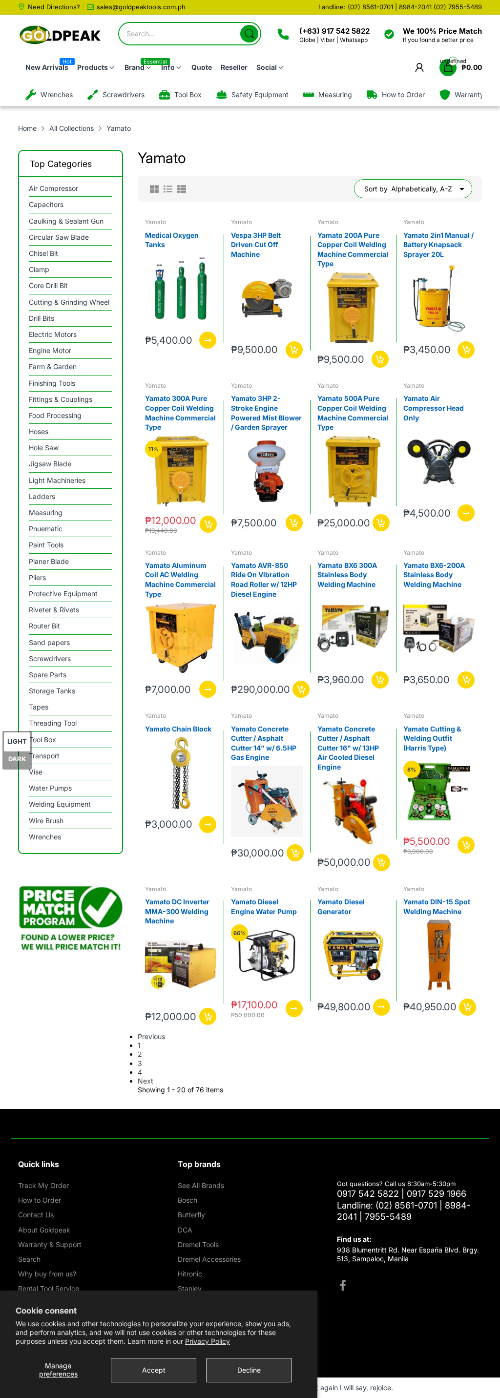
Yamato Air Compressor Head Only (433, 407)
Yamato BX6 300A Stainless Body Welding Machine (347, 574)
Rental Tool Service (48, 1288)
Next (145, 1081)
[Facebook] (343, 1287)
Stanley (190, 1288)
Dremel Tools (198, 1244)
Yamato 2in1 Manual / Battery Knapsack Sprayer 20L (438, 244)
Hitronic (190, 1274)
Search (29, 1259)
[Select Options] (207, 340)
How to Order (39, 1200)
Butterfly (191, 1214)
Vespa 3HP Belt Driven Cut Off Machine (256, 244)
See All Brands (201, 1185)
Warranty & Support (50, 1244)
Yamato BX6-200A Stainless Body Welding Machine (434, 574)
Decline (249, 1370)
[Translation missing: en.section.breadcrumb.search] (249, 33)
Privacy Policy (207, 1341)
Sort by (376, 189)
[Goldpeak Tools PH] (61, 35)
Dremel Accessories (209, 1259)
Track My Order (43, 1185)
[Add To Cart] (294, 349)
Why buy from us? (47, 1274)
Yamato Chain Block (178, 729)
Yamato (155, 222)
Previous (151, 1036)
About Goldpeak (44, 1230)
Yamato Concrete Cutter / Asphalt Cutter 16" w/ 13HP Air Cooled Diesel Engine (348, 748)
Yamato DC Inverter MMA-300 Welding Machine (177, 911)
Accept (154, 1370)
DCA (185, 1230)
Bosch (187, 1200)
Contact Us (36, 1214)
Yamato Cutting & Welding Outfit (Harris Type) (432, 738)
